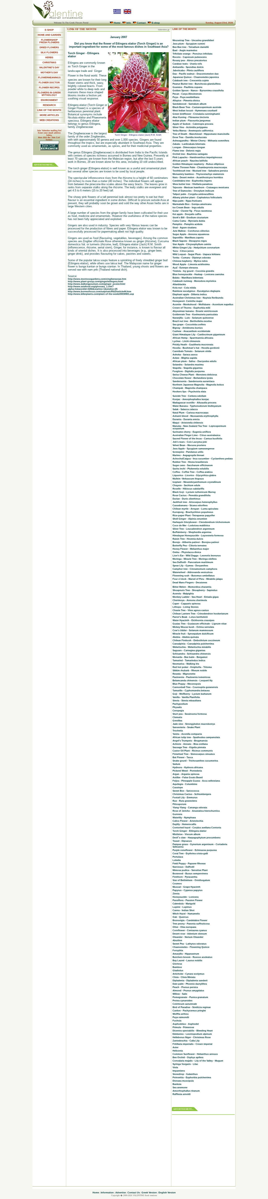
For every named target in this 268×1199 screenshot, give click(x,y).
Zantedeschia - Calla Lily (186, 1040)
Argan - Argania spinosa (186, 774)
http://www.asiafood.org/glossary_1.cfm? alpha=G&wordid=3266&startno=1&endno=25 (92, 287)
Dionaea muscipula (183, 1080)
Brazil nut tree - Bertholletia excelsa (192, 321)
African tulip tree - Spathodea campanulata (196, 737)
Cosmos (177, 883)
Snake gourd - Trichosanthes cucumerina (195, 760)
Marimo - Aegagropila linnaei (188, 455)
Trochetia (178, 730)
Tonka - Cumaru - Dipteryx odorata (192, 257)
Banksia (177, 1084)
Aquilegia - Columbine (185, 784)
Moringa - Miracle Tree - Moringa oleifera (194, 559)
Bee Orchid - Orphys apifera (188, 1057)
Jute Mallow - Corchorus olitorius (191, 231)
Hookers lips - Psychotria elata (189, 391)
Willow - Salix (180, 994)
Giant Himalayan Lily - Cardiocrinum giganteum (199, 334)
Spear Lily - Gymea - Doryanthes (190, 565)
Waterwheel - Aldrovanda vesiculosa (193, 572)
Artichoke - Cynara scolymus (188, 974)
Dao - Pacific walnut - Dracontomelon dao (196, 73)
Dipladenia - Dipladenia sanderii (190, 980)
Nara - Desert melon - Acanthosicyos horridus (198, 177)
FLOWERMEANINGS (49, 77)
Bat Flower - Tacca (183, 757)
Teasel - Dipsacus (182, 841)
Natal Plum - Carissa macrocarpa (190, 412)
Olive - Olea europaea (184, 927)
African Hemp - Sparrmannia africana (193, 338)
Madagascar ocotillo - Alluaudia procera (194, 402)
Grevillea (177, 720)
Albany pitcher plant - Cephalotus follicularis (197, 197)
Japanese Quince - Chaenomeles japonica (196, 77)
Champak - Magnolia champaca (190, 388)
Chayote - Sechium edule (186, 485)
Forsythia (178, 950)
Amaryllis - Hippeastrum (186, 953)
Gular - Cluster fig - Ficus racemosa (192, 211)
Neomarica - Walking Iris (186, 663)
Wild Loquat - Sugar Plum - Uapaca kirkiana (196, 254)
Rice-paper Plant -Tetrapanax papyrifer (194, 515)
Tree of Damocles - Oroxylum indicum (193, 190)
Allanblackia (179, 284)
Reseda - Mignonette (184, 674)
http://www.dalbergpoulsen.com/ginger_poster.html (96, 284)
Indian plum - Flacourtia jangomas (191, 120)
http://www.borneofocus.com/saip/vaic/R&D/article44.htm (99, 291)
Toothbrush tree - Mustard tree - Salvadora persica (200, 170)
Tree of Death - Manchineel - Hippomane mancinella (201, 134)
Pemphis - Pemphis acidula (187, 224)
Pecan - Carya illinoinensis (187, 94)
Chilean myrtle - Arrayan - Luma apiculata (195, 508)
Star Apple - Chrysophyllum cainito (192, 244)
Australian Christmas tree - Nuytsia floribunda (198, 297)
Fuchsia (177, 1020)
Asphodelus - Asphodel (186, 1024)
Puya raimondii (181, 1017)
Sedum (176, 764)
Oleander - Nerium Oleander (188, 937)
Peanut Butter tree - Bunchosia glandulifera (196, 84)
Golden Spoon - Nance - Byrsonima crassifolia (198, 90)
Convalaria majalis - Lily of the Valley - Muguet (198, 1060)
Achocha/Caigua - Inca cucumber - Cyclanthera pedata (203, 458)
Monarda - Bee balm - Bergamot (190, 657)
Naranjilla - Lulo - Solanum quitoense (193, 318)
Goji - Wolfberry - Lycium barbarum (192, 694)
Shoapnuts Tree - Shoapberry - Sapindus (195, 590)
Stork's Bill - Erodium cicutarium (190, 217)
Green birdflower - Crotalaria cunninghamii (196, 114)
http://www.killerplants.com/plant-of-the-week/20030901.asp (101, 294)
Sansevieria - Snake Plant (186, 727)
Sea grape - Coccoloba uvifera (189, 324)
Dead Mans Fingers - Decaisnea (190, 582)
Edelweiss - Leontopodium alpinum (192, 1034)
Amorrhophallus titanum (186, 1091)
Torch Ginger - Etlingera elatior (189, 831)
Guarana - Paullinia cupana (187, 87)
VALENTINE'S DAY (49, 67)
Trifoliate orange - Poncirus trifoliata (192, 53)
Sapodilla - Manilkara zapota (188, 237)
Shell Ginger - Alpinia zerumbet (190, 518)
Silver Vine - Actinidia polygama (190, 127)
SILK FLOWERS (49, 52)
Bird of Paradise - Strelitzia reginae (192, 1007)
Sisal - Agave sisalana (184, 227)
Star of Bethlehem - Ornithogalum (191, 880)
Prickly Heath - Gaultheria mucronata (193, 344)
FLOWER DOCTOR (49, 82)
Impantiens (179, 1070)
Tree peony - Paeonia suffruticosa (191, 923)
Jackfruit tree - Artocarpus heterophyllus (195, 502)
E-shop (156, 23)
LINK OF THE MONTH (49, 110)
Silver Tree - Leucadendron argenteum (194, 529)
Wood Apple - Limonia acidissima (191, 264)
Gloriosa (177, 964)
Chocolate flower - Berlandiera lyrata (193, 378)
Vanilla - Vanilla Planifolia (186, 697)
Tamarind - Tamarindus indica (189, 660)
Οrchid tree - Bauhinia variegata (190, 154)
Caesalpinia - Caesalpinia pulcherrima (193, 643)
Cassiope (178, 787)
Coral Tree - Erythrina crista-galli (190, 853)
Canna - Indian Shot (184, 910)
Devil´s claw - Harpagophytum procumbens (196, 837)
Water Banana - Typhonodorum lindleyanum (197, 406)
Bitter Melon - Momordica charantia (192, 587)
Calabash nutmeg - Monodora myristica (194, 281)
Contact (141, 23)
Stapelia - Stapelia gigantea (187, 368)
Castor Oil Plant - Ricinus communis (193, 750)
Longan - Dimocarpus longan (189, 147)
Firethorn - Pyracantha (185, 877)
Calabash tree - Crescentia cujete (191, 80)
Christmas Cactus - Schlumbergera (192, 794)
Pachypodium (180, 704)
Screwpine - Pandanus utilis (188, 452)
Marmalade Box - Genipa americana (192, 204)
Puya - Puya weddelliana (186, 97)
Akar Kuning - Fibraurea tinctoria (191, 117)
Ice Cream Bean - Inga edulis (188, 207)
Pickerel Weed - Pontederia (187, 770)
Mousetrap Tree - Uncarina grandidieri (193, 40)
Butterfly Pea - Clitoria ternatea (189, 545)
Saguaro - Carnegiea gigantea (189, 650)
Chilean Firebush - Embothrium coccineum (196, 640)
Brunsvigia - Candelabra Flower (190, 920)
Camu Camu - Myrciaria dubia (189, 221)
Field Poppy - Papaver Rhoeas (189, 863)
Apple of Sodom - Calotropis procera (193, 124)
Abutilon (177, 940)
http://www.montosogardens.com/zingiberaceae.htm (97, 279)
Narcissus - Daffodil (183, 867)
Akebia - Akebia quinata (186, 637)
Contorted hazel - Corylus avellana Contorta (197, 827)
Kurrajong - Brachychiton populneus (193, 512)
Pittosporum (179, 804)
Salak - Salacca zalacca (185, 409)
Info (128, 23)
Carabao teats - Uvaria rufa (187, 63)
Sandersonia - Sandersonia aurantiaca (193, 381)
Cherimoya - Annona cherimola (190, 600)
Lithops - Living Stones (185, 607)
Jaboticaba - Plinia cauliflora (188, 70)
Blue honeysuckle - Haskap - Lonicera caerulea (198, 274)
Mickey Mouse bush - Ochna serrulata (193, 627)
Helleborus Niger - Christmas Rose (192, 1037)
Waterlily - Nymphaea (184, 817)
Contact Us (134, 1192)
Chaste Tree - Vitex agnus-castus (191, 610)
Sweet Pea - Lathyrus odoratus (189, 943)
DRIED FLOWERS (49, 47)
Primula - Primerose (183, 1027)
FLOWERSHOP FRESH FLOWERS (49, 41)
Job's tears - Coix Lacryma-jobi (190, 442)
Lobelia (177, 860)
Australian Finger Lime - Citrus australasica (196, 435)
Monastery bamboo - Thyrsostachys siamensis (198, 174)
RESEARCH (49, 105)
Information (107, 1192)
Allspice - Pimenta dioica (186, 100)
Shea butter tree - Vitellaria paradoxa (193, 184)
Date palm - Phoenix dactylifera (190, 984)
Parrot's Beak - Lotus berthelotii (190, 617)
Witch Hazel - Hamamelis (186, 913)
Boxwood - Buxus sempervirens (190, 873)
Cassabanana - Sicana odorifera (190, 505)
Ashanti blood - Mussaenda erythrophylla (195, 416)
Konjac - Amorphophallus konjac (191, 399)
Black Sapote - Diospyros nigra (190, 241)
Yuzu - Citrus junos (183, 251)
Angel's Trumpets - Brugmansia (190, 740)
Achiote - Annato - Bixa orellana (190, 744)
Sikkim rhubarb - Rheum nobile (190, 670)
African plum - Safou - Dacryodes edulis (194, 361)
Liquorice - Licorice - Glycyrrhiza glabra (194, 475)
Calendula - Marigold (184, 903)
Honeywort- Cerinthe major (187, 301)
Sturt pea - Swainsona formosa (190, 714)
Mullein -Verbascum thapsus (188, 478)
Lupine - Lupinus (182, 907)
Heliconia (178, 1050)
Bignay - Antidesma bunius (188, 328)
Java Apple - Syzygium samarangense (193, 448)
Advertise (120, 1192)
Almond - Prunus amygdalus (188, 990)
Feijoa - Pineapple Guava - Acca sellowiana (196, 780)
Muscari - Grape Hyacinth (186, 887)
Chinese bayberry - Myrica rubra (190, 261)
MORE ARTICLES (49, 115)
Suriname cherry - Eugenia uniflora (192, 432)
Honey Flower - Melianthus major (191, 549)
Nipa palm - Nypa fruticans (187, 201)
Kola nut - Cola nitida (184, 287)
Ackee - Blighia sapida (185, 358)
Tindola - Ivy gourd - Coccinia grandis (193, 271)
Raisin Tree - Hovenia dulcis (188, 539)
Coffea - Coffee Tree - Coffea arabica (193, 472)
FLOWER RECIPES (49, 87)
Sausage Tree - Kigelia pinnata (189, 747)
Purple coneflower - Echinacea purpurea (195, 850)
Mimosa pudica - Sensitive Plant (190, 870)
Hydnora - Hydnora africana (188, 767)
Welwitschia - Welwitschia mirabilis (192, 647)
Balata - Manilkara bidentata (188, 277)
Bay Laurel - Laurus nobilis (187, 960)
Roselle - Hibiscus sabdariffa (188, 488)
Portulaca (178, 857)
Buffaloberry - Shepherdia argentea (192, 532)
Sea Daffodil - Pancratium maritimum (193, 562)
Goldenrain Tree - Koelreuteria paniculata (195, 314)
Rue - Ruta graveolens (185, 801)
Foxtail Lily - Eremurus (185, 797)
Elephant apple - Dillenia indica (190, 294)
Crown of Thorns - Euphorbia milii (191, 307)
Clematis (177, 717)
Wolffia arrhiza (180, 1014)
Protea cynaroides (182, 1000)
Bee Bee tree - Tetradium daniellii (191, 47)
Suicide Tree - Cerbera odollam (189, 396)
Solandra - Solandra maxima (188, 364)
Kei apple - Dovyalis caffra (187, 214)
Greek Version (149, 1192)
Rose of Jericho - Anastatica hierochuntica (196, 811)
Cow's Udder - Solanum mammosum (193, 630)
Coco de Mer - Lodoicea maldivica (191, 525)
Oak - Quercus (180, 917)
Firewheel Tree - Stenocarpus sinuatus (194, 754)
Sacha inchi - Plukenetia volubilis (191, 468)
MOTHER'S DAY (49, 72)
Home (117, 23)
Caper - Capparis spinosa (186, 603)
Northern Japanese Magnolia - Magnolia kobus (198, 384)
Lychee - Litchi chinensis (186, 341)
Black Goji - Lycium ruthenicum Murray (194, 492)
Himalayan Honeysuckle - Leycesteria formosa (198, 535)
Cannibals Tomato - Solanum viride (192, 351)
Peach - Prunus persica (185, 987)
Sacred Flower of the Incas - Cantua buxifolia (197, 438)
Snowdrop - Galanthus (185, 1074)
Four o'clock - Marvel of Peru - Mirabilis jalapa (198, 579)
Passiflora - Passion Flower (187, 900)
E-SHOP (49, 30)
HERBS (49, 57)
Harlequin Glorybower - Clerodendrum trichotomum (201, 522)
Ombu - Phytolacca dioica (187, 552)
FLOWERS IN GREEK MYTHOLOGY (49, 93)
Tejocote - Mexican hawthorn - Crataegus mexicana (201, 187)
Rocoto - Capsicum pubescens (190, 57)
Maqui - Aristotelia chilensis (188, 422)
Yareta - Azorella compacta (187, 734)
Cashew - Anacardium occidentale (191, 331)
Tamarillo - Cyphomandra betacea (191, 690)
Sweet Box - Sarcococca (186, 791)
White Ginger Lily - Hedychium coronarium (196, 247)
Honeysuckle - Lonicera (185, 897)
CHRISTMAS (49, 62)
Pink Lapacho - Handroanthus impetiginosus (197, 157)
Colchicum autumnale (185, 1004)
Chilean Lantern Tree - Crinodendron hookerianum (200, 613)
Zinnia (176, 893)
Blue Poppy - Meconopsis (187, 684)
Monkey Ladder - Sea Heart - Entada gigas (196, 597)
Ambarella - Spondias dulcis (188, 67)
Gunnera (177, 814)
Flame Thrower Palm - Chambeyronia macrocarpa (200, 167)
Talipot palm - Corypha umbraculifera (193, 194)
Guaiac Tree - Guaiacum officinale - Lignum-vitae (200, 623)
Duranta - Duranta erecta (186, 419)
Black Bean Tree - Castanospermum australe (197, 107)
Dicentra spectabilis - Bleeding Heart (193, 1030)
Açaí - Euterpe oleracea (185, 267)
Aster (175, 1047)
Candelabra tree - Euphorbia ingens (192, 180)
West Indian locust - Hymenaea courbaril (195, 110)
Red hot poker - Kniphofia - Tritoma (192, 667)
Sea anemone (180, 1087)
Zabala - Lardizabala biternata (189, 144)
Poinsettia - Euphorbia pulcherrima (192, 1077)
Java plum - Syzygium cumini (189, 43)
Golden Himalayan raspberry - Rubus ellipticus (198, 164)
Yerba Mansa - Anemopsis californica (193, 130)
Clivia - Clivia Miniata (184, 977)
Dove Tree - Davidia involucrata (190, 137)
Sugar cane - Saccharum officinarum (193, 465)
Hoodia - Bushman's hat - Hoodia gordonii (196, 348)
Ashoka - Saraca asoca (185, 354)
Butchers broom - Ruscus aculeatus (192, 957)
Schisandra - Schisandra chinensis (192, 653)
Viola (175, 1067)
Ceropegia (178, 710)
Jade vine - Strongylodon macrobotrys (194, 724)
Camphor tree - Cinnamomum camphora (195, 569)
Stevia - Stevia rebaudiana (187, 700)
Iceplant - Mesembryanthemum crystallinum (197, 482)
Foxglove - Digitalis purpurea (189, 371)
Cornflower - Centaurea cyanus (190, 930)
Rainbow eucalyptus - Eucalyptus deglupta (196, 291)
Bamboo (177, 967)
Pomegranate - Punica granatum (190, 997)
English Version (167, 1192)
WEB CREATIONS (49, 120)
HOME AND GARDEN (49, 35)
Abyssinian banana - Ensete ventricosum (195, 311)
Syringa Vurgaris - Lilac (185, 1064)
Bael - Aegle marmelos (185, 50)
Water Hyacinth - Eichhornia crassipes (193, 620)
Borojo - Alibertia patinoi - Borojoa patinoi (196, 542)
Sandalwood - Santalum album (189, 104)
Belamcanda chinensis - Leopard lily (193, 680)
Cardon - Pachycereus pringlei (189, 1010)
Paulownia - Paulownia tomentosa (191, 677)
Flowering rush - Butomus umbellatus (194, 575)
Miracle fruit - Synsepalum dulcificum (193, 633)
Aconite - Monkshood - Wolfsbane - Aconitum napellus (203, 304)
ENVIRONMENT (49, 100)
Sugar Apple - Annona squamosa (191, 234)
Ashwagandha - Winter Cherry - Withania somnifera (201, 140)
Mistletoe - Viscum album (186, 834)
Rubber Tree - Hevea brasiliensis (190, 462)
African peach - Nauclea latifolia (190, 160)
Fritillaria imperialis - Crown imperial (192, 1044)
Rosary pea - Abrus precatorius (190, 60)
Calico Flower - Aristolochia (188, 821)
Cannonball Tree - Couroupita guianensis (195, 687)
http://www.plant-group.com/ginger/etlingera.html (95, 281)
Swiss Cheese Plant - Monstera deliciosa (195, 374)
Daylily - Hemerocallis (184, 824)
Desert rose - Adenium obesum (190, 933)
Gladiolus (178, 970)
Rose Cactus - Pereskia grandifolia (191, 495)
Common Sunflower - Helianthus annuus (195, 1054)
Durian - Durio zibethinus (186, 498)
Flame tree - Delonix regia (187, 150)
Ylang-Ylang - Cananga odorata (190, 807)
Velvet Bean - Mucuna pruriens (189, 445)
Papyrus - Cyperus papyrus (187, 890)
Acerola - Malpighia (183, 593)
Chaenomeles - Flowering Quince (191, 947)
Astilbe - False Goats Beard (188, 777)
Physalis (177, 707)
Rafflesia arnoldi (182, 1094)
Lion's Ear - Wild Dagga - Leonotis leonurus (197, 555)
